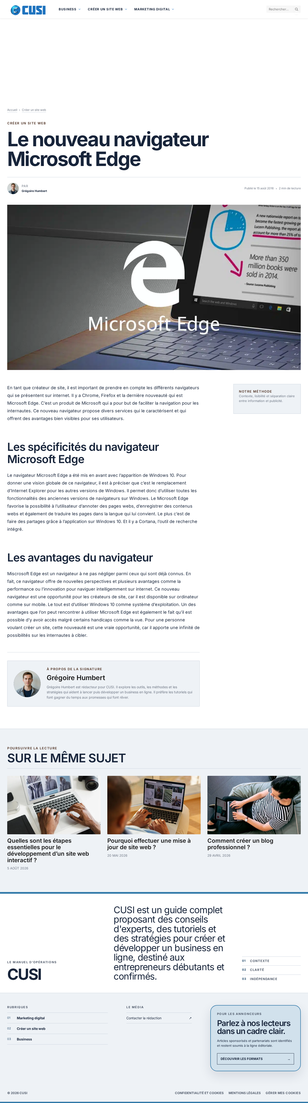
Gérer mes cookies (283, 1093)
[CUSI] (27, 9)
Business (68, 9)
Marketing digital (152, 9)
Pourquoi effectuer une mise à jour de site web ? (149, 844)
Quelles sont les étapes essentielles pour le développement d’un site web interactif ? (48, 850)
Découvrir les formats (255, 1059)
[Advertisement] (154, 54)
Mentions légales (245, 1093)
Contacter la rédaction (159, 1018)
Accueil (12, 110)
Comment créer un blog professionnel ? (240, 844)
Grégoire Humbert (76, 678)
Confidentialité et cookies (199, 1093)
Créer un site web (105, 9)
